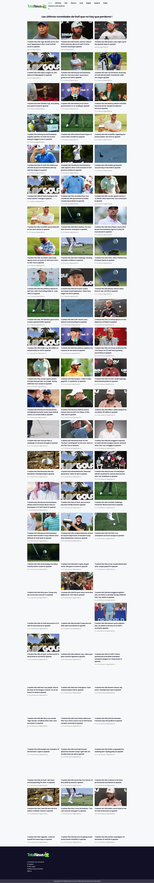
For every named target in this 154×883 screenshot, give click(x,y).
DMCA (29, 871)
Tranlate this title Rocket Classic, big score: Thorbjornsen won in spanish (108, 689)
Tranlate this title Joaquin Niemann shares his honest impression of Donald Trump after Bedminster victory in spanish (77, 535)
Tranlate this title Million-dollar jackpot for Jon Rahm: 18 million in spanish (111, 411)
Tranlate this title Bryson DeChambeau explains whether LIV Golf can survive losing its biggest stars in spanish (42, 136)
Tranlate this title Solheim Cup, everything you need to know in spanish (43, 105)
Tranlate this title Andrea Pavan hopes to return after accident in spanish (76, 135)
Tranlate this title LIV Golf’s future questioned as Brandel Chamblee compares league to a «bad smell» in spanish (108, 657)
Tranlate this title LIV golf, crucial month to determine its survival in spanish (43, 655)
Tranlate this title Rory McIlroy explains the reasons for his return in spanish (77, 349)
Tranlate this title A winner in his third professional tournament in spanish (109, 781)
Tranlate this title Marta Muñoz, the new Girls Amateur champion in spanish (76, 228)
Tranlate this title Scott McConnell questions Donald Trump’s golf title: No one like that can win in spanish (75, 751)
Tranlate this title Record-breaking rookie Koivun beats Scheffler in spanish (76, 838)
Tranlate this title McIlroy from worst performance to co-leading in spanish (75, 105)
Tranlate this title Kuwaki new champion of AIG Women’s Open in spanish (43, 750)
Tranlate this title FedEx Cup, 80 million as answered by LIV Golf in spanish (42, 349)
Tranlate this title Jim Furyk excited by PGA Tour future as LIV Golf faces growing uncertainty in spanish (111, 350)
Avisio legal (31, 867)
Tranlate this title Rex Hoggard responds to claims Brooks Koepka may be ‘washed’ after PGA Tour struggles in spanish (110, 443)
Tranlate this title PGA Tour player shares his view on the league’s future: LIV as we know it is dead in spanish (42, 690)
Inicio (50, 3)
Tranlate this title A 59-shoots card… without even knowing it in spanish (74, 321)
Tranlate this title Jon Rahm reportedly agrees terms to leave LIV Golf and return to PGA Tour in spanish (42, 260)
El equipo (30, 864)
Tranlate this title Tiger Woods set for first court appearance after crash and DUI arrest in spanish (43, 44)
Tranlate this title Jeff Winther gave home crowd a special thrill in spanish (43, 321)
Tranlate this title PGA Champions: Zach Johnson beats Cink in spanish (76, 689)
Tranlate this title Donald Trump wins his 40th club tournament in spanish (76, 624)
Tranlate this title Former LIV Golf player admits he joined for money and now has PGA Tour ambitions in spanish (110, 474)
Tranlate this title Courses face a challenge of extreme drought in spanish (42, 442)
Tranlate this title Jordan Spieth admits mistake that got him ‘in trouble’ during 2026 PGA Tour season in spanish (42, 381)
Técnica (73, 3)
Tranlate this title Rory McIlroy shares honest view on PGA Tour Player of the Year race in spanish (75, 412)
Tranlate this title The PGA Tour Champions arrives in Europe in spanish (109, 534)
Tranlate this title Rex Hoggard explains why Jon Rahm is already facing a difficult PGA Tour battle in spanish (110, 594)
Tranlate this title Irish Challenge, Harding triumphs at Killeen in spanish (76, 259)
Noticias (58, 3)
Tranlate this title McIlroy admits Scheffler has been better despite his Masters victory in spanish (110, 106)
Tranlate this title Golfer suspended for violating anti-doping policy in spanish (109, 750)
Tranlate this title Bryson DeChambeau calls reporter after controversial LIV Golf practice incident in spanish (76, 167)
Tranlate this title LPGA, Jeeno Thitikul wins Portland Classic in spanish (111, 259)
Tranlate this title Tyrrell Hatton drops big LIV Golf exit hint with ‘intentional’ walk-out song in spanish (110, 75)
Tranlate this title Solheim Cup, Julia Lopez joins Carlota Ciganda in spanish (77, 655)
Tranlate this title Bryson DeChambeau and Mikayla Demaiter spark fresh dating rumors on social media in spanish (42, 412)
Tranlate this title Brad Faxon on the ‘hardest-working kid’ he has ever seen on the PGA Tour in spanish (77, 443)
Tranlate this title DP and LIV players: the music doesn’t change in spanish (42, 197)
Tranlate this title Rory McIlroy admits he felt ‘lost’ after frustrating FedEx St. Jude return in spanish (42, 291)
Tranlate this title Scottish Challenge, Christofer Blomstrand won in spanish (109, 503)
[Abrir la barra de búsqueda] (49, 9)
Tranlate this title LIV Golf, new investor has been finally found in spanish (75, 503)
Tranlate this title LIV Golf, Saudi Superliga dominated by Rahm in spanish (110, 380)
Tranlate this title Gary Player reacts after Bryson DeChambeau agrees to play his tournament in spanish (110, 229)
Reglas (88, 3)
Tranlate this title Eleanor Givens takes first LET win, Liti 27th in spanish (109, 290)
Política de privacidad (35, 869)
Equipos (97, 3)
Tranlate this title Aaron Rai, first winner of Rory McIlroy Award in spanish (77, 781)
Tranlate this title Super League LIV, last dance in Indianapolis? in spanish (42, 74)
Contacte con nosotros (35, 862)
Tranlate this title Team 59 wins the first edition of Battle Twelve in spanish (42, 810)
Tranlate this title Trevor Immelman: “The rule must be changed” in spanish (76, 810)
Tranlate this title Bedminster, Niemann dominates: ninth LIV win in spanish (76, 473)
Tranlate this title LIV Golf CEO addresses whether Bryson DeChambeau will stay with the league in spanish (42, 167)
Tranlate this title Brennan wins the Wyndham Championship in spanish (40, 473)
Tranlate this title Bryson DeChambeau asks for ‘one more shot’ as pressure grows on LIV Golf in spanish (75, 75)
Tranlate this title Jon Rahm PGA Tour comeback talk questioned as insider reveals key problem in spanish (75, 198)
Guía (81, 3)
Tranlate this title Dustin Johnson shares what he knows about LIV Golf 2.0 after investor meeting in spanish (76, 44)
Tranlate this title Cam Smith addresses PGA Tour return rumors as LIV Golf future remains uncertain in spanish (76, 720)
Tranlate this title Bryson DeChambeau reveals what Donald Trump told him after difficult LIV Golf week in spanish (43, 535)
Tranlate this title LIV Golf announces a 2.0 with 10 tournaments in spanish (43, 624)
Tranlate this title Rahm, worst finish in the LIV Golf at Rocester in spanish (110, 810)
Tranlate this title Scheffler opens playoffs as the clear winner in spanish (43, 228)
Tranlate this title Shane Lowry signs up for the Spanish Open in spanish (110, 43)
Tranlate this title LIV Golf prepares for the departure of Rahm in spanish (110, 321)
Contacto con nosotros (56, 6)
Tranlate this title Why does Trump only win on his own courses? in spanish (42, 593)
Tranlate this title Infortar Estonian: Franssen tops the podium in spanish (108, 719)
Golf (65, 3)
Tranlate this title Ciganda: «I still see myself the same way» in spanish (41, 838)
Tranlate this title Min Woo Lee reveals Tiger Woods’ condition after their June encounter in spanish (42, 720)
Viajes (105, 3)
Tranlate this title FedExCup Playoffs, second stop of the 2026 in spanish (108, 166)
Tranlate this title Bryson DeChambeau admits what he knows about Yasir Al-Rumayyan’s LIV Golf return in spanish (42, 504)
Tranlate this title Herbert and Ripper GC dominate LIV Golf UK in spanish (110, 838)
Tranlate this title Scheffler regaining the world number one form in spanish (110, 135)
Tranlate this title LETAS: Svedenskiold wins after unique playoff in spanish (111, 565)
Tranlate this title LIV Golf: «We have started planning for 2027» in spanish (41, 781)
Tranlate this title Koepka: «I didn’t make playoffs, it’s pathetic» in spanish (76, 380)
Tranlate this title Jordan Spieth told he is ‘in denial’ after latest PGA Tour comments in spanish (111, 198)
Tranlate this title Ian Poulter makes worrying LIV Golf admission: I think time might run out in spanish (76, 291)
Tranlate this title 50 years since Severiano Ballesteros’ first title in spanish (77, 593)
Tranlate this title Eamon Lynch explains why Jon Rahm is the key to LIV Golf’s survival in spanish (109, 625)
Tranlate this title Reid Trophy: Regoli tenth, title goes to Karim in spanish (75, 565)
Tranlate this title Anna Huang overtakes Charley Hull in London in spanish (42, 565)
